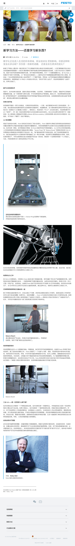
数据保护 (58, 538)
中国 (52, 3)
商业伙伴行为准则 (39, 543)
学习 (13, 45)
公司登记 (52, 538)
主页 (4, 45)
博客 (9, 45)
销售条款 (65, 538)
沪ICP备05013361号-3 (24, 538)
